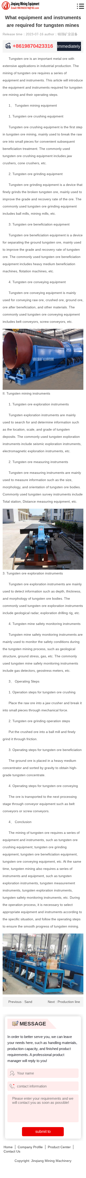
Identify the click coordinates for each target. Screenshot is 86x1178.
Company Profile (30, 1147)
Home (8, 1147)
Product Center (59, 1147)
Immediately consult (69, 46)
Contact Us (12, 1151)
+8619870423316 (33, 46)
